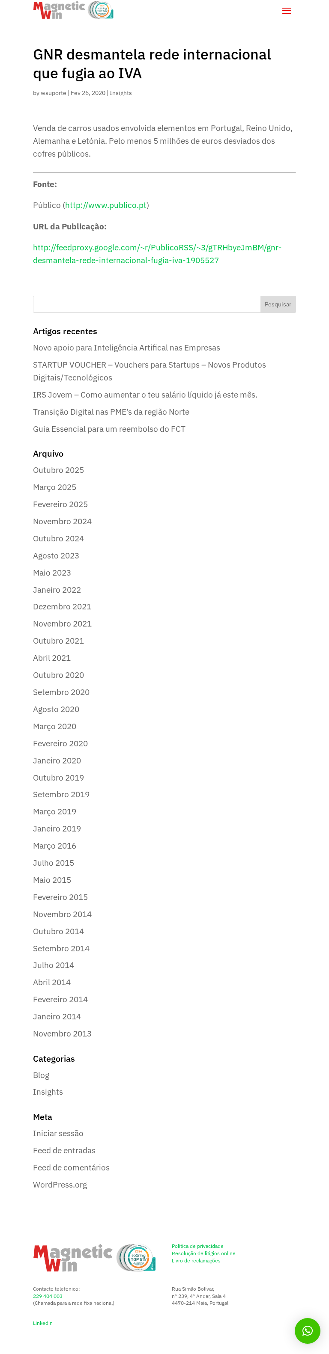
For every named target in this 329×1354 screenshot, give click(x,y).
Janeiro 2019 (57, 828)
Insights (121, 93)
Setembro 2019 (61, 794)
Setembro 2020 (61, 692)
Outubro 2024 (58, 538)
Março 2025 (54, 487)
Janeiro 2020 (57, 760)
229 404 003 (48, 1296)
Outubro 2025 (58, 470)
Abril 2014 (52, 982)
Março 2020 (54, 726)
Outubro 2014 (58, 931)
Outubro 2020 (58, 675)
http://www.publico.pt (106, 205)
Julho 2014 (53, 965)
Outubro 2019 (58, 777)
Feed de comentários (71, 1167)
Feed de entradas (64, 1150)
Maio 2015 (52, 880)
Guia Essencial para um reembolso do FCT (109, 429)
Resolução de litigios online (204, 1253)
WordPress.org (60, 1184)
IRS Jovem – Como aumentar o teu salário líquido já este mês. (145, 394)
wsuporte (53, 93)
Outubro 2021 (58, 640)
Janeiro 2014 (57, 1016)
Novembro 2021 (62, 623)
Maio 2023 (52, 572)
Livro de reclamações (196, 1260)
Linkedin (43, 1323)
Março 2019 (54, 811)
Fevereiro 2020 (60, 743)
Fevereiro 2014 (60, 999)
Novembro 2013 (62, 1033)
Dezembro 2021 (62, 606)
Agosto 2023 (56, 555)
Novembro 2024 (62, 521)
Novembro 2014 (62, 914)
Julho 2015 (53, 863)
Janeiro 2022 (57, 590)
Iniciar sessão (58, 1133)
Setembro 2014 (61, 948)
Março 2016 (54, 845)
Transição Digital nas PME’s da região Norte (111, 412)
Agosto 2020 (56, 709)
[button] (307, 1331)
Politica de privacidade (198, 1246)
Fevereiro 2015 (60, 897)
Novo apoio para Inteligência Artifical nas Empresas (126, 347)
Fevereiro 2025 (60, 504)
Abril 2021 (52, 658)
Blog (41, 1075)
